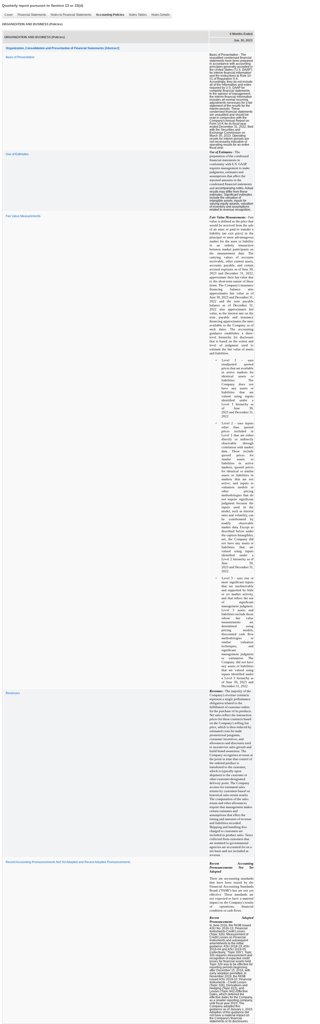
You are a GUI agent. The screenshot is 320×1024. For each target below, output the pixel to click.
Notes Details (159, 15)
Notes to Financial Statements (69, 15)
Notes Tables (136, 15)
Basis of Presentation (20, 57)
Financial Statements (30, 15)
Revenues (13, 693)
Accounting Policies (109, 15)
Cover (7, 15)
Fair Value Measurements (23, 216)
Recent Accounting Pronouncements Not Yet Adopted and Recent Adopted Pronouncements (68, 862)
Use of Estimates (17, 154)
